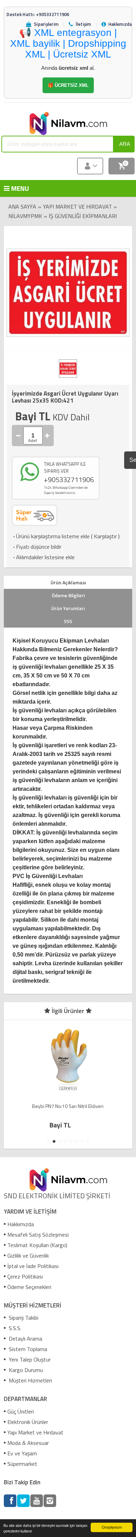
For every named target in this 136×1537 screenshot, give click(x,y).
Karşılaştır (105, 536)
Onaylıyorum (112, 1527)
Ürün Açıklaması (68, 582)
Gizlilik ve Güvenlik (28, 1255)
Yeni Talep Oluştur (29, 1359)
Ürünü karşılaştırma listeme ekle (51, 536)
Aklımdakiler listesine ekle (43, 557)
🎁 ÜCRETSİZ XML (68, 85)
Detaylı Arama (24, 1338)
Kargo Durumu (25, 1370)
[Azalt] (18, 435)
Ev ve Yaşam (22, 1453)
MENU (14, 188)
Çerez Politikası (25, 1276)
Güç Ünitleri (20, 1411)
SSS (68, 621)
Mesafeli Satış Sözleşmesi (38, 1234)
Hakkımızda (20, 1224)
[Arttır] (47, 435)
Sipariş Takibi (22, 1317)
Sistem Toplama (27, 1349)
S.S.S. (14, 1328)
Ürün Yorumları (68, 608)
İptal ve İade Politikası (33, 1266)
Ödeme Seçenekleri (29, 1287)
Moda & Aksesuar (28, 1443)
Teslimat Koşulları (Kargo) (37, 1245)
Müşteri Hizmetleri (29, 1380)
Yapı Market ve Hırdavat (77, 206)
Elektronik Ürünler (27, 1422)
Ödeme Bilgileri (68, 595)
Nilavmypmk (25, 216)
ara (124, 144)
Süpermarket (22, 1464)
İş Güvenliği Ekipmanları (83, 216)
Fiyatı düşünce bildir (36, 546)
